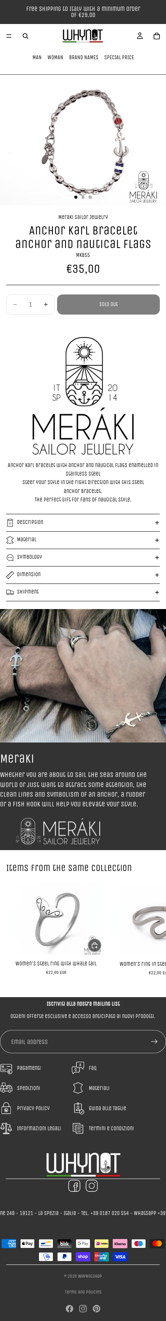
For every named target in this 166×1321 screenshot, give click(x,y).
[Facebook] (69, 1308)
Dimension (29, 574)
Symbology (29, 557)
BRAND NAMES (83, 57)
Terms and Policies (83, 1292)
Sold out (108, 304)
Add (101, 945)
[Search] (25, 35)
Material (26, 539)
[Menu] (9, 36)
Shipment (28, 592)
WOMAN (55, 57)
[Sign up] (154, 1042)
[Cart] (156, 35)
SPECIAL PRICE (119, 57)
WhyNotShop (90, 1276)
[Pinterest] (96, 1308)
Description (30, 522)
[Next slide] (151, 932)
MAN (37, 57)
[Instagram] (83, 1308)
